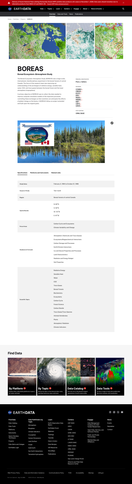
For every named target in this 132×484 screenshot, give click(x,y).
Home (9, 19)
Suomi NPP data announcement (57, 4)
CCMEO (79, 89)
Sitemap (91, 473)
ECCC (78, 93)
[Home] (22, 9)
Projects (23, 19)
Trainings (51, 434)
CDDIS (70, 429)
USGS (78, 106)
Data (41, 9)
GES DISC (71, 436)
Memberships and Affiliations (93, 441)
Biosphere (31, 428)
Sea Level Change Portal (76, 459)
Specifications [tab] (22, 173)
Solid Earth (31, 448)
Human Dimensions (34, 438)
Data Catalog (13, 423)
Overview (52, 14)
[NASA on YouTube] (122, 412)
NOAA (78, 98)
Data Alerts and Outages (16, 444)
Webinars (51, 431)
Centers (67, 9)
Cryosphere (32, 435)
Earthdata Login (14, 447)
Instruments (12, 433)
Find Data (16, 19)
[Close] (123, 3)
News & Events (96, 9)
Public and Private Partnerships (93, 436)
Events (109, 423)
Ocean (30, 444)
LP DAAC (71, 439)
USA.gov (101, 473)
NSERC (78, 100)
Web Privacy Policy (14, 473)
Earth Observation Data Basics (55, 424)
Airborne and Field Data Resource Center (75, 463)
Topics (49, 9)
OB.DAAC (71, 452)
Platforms (12, 429)
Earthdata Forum (53, 428)
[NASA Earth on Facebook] (110, 412)
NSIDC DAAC (72, 446)
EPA (77, 95)
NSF (77, 102)
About (85, 9)
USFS (78, 104)
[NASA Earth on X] (118, 412)
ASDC (70, 426)
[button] (61, 142)
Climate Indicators (34, 431)
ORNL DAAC (72, 449)
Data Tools (12, 426)
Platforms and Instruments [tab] (39, 173)
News (71, 14)
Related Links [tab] (56, 173)
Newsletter (110, 426)
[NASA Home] (10, 9)
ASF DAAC (71, 423)
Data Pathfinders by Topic (35, 421)
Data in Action (52, 441)
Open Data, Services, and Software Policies (96, 431)
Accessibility (80, 473)
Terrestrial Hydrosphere (35, 454)
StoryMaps (51, 451)
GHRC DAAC (72, 433)
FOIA (69, 473)
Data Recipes (52, 444)
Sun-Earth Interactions (35, 451)
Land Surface (32, 441)
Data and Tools (62, 14)
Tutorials (51, 438)
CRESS (78, 91)
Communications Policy (56, 473)
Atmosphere (32, 425)
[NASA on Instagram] (114, 412)
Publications (79, 14)
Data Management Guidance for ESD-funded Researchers (94, 425)
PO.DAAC (71, 455)
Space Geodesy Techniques (14, 437)
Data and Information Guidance (34, 473)
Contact (110, 429)
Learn (58, 9)
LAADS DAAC (72, 442)
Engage (76, 9)
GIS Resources (52, 447)
